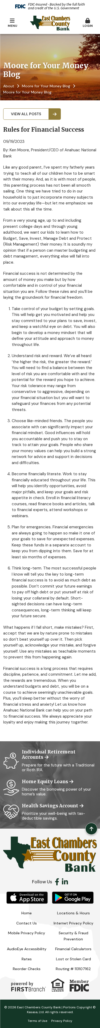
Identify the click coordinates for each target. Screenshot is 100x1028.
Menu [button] (12, 26)
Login (88, 26)
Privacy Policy (61, 1021)
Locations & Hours (73, 913)
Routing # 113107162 (73, 968)
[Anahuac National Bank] (50, 22)
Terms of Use (37, 1021)
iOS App (27, 898)
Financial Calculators (73, 948)
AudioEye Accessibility (26, 948)
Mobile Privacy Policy (26, 933)
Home (26, 913)
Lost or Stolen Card (73, 959)
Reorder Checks (27, 968)
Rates (27, 959)
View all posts (26, 114)
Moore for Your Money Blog (46, 86)
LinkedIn (65, 881)
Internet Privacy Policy (73, 923)
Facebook (57, 881)
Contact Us (26, 923)
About (8, 86)
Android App (73, 898)
